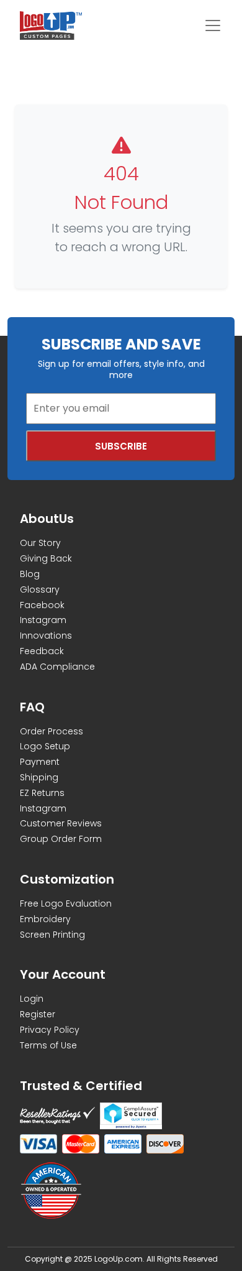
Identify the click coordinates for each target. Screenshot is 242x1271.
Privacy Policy (49, 1030)
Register (37, 1014)
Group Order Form (61, 839)
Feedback (42, 651)
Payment (40, 762)
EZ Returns (42, 793)
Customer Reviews (61, 823)
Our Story (40, 543)
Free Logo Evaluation (66, 903)
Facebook (42, 605)
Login (31, 998)
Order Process (51, 731)
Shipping (39, 777)
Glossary (40, 589)
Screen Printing (52, 934)
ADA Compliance (57, 666)
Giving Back (46, 558)
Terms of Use (48, 1045)
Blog (30, 574)
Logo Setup (45, 746)
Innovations (46, 635)
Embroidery (45, 919)
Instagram (43, 620)
